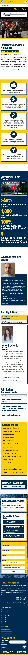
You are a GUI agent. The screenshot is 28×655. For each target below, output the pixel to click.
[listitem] (14, 321)
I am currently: (7, 565)
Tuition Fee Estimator (6, 635)
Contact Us (3, 623)
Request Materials (5, 621)
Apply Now (3, 613)
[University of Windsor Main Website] (21, 599)
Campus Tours (4, 619)
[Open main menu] (26, 2)
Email (4, 555)
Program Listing (5, 611)
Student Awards (5, 617)
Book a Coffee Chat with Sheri (10, 380)
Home (2, 609)
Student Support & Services (7, 615)
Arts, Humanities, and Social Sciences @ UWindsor (14, 14)
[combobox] (6, 562)
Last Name (6, 550)
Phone (4, 560)
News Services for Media (6, 631)
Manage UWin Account (6, 633)
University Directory (5, 629)
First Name (6, 545)
